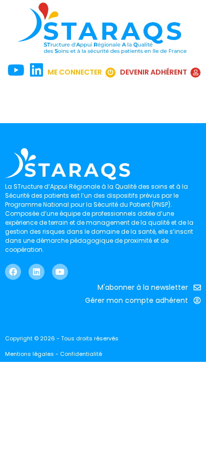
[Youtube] (60, 272)
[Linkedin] (36, 272)
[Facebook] (13, 272)
